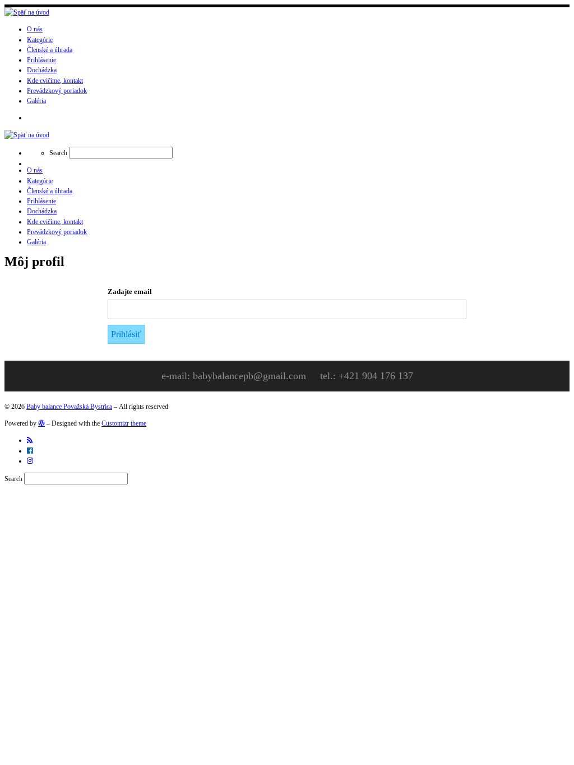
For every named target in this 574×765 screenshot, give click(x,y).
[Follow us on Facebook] (30, 451)
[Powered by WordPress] (41, 423)
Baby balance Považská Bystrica (69, 407)
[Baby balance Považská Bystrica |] (26, 12)
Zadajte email (130, 291)
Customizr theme (123, 423)
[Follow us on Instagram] (30, 461)
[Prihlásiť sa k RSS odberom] (30, 440)
